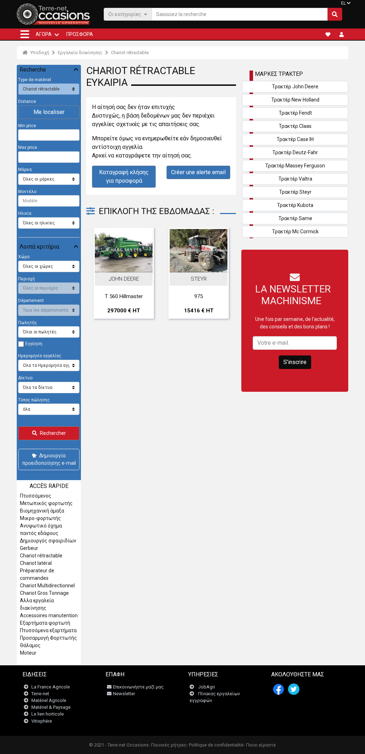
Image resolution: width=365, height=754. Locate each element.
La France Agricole (50, 687)
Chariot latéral (36, 563)
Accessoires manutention (49, 615)
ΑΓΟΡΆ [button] (44, 34)
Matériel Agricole (48, 700)
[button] (25, 34)
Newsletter (124, 693)
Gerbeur (29, 548)
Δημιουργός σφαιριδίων (48, 541)
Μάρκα (25, 169)
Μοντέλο (27, 191)
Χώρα (24, 256)
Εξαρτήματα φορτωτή (45, 623)
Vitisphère (41, 721)
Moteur (28, 653)
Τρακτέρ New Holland (295, 100)
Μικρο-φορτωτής (40, 518)
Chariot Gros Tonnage (44, 593)
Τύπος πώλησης (34, 399)
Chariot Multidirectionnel (47, 585)
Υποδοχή (39, 52)
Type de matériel (34, 79)
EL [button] (343, 3)
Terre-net (40, 693)
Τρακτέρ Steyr (295, 192)
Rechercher (53, 433)
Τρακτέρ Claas (295, 126)
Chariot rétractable (130, 52)
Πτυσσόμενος (35, 496)
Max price (27, 147)
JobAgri (206, 687)
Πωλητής (27, 322)
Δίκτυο (25, 377)
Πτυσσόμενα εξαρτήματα (48, 630)
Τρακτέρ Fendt (295, 113)
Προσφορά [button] (79, 34)
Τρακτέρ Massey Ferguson (295, 165)
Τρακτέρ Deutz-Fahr (295, 152)
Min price (27, 125)
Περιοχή (26, 278)
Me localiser (49, 112)
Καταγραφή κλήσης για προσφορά (124, 176)
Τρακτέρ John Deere (295, 86)
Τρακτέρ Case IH (295, 139)
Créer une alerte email (198, 172)
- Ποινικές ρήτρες (167, 745)
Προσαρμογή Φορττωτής (48, 638)
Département (31, 300)
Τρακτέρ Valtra (295, 179)
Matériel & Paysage (51, 707)
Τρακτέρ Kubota (295, 205)
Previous (101, 275)
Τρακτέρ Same (295, 218)
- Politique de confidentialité (214, 745)
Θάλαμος (30, 645)
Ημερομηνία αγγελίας (39, 355)
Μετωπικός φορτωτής (46, 503)
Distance (27, 101)
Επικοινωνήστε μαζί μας (138, 687)
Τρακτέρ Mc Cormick (295, 231)
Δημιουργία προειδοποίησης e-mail (49, 459)
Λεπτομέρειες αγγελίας (127, 261)
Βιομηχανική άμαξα (42, 511)
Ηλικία (24, 213)
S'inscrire (295, 362)
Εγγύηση (33, 343)
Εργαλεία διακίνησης (80, 52)
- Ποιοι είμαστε (259, 745)
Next (221, 275)
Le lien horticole (47, 714)
